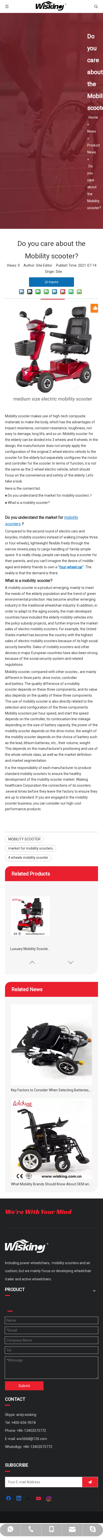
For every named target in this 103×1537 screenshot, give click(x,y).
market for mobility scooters (30, 848)
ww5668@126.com (31, 1439)
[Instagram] (49, 1499)
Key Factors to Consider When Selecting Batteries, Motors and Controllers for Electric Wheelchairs (51, 1090)
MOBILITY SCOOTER (24, 839)
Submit (24, 1386)
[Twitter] (29, 1499)
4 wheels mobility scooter (28, 858)
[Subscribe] (90, 1482)
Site (59, 272)
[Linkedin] (19, 1499)
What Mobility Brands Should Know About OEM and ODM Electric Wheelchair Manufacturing (51, 1184)
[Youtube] (39, 1499)
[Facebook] (9, 1499)
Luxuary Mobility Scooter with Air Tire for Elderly (30, 949)
